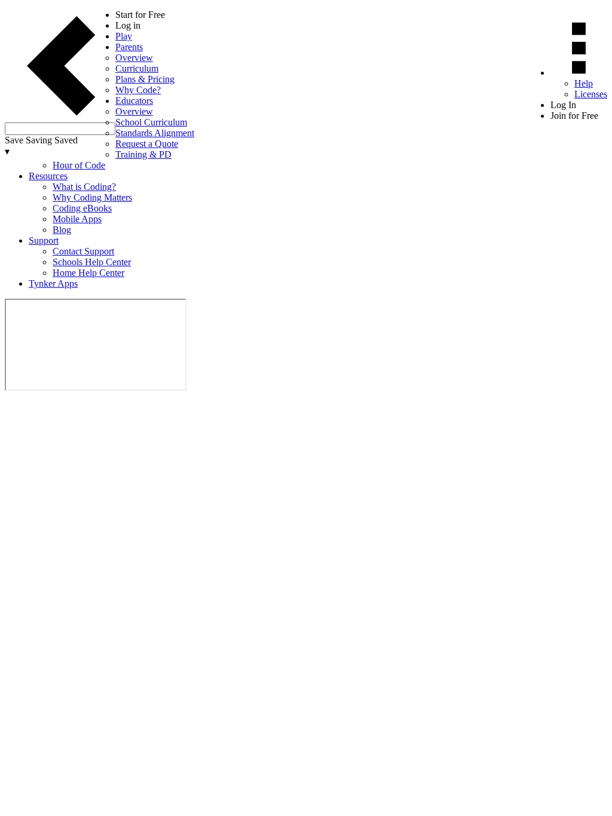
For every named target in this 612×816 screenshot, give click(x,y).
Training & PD (143, 154)
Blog (62, 230)
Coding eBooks (82, 208)
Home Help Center (88, 273)
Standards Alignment (154, 133)
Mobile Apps (77, 219)
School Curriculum (151, 122)
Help (583, 83)
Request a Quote (146, 144)
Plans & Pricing (145, 79)
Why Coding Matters (92, 197)
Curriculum (136, 68)
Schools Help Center (92, 262)
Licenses (590, 94)
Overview (134, 58)
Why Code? (138, 90)
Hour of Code (79, 165)
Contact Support (83, 251)
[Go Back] (60, 117)
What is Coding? (84, 187)
